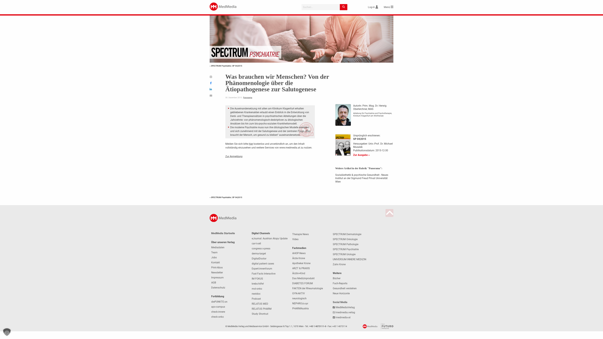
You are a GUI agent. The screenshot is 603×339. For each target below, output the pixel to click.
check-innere (218, 311)
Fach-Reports (340, 283)
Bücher (336, 278)
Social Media (340, 302)
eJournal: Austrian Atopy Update (270, 238)
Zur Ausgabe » (361, 154)
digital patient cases (263, 263)
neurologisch (299, 298)
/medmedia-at (342, 317)
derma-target (259, 253)
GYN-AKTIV (298, 293)
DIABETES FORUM (302, 283)
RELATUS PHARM (262, 308)
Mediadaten (217, 247)
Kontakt (215, 262)
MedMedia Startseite (223, 233)
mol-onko (257, 288)
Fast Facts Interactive (263, 273)
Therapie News (300, 234)
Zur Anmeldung (233, 156)
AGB (213, 282)
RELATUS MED (260, 303)
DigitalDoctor (259, 258)
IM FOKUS (257, 278)
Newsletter (217, 272)
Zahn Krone (339, 264)
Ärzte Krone (298, 258)
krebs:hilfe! (258, 283)
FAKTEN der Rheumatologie (307, 288)
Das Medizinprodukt (303, 278)
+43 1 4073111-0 (317, 326)
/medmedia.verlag (345, 312)
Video (295, 239)
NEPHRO (300, 303)
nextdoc (256, 293)
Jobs (214, 257)
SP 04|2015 (237, 66)
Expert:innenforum (262, 268)
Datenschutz (218, 287)
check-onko (217, 316)
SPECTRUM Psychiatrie (346, 249)
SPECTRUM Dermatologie (347, 234)
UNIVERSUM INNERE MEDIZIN (349, 259)
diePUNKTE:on (219, 301)
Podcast (256, 298)
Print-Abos (217, 267)
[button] (7, 332)
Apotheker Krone (301, 263)
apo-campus (218, 306)
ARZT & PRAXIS (301, 268)
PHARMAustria (300, 308)
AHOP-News (299, 253)
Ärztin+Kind (298, 273)
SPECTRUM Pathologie (345, 244)
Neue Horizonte (341, 293)
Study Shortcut (260, 313)
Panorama (247, 98)
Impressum (217, 277)
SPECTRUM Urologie (344, 254)
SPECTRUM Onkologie (345, 239)
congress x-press (261, 248)
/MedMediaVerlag (345, 307)
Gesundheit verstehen (345, 288)
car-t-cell (256, 243)
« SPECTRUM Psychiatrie (220, 66)
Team (214, 252)
